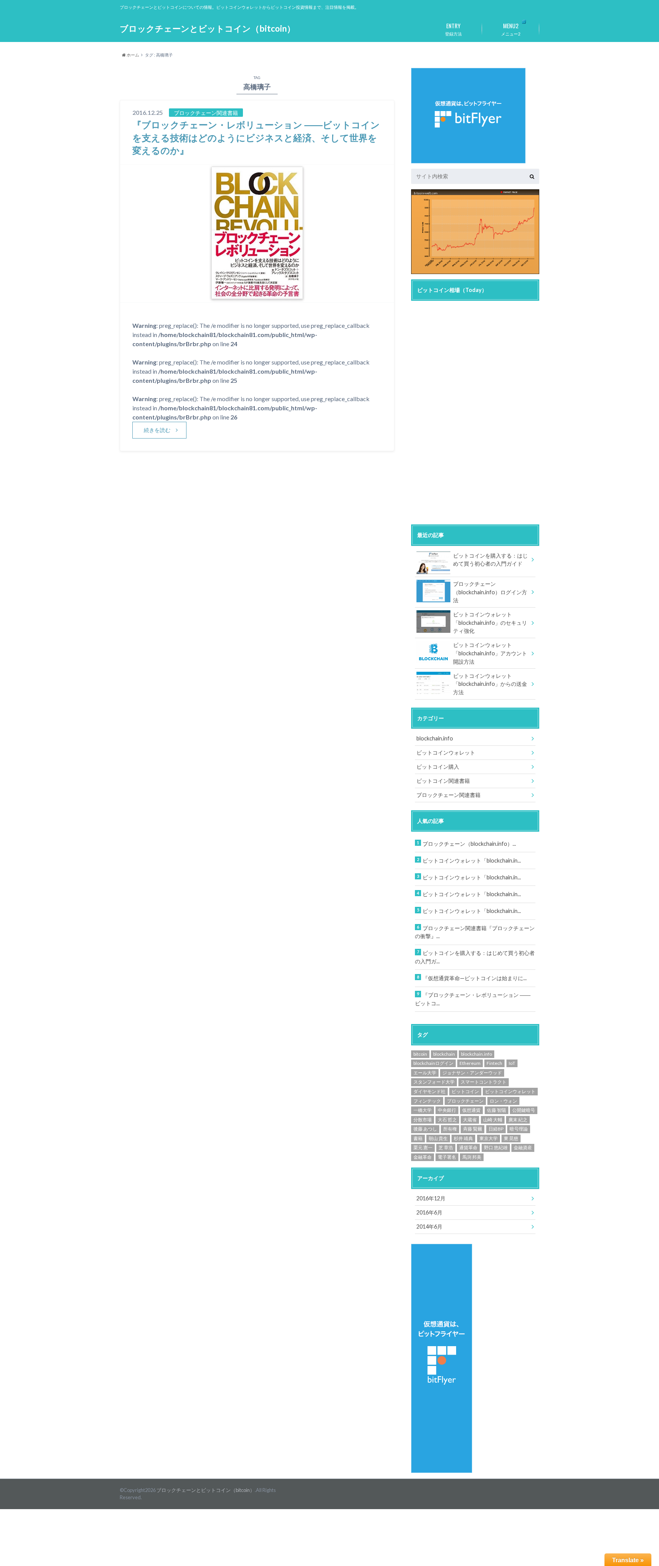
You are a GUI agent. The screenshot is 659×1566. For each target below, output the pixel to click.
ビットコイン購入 (437, 766)
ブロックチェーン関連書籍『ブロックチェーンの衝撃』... (475, 932)
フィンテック (427, 1101)
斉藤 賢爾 (472, 1129)
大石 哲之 (447, 1119)
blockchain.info (434, 738)
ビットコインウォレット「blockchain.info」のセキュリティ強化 (490, 622)
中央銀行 (447, 1110)
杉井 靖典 (463, 1138)
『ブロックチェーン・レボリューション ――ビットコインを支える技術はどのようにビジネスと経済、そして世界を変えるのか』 (256, 137)
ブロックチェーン (465, 1101)
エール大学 (424, 1073)
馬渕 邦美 (471, 1157)
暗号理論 (519, 1129)
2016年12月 (430, 1198)
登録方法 (453, 28)
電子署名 (447, 1157)
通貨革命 (468, 1147)
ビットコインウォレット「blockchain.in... (472, 860)
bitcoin (420, 1054)
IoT (512, 1063)
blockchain (444, 1054)
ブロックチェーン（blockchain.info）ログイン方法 (490, 592)
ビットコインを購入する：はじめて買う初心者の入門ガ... (475, 957)
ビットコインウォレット (445, 752)
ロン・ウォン (503, 1101)
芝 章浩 (446, 1147)
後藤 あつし (425, 1129)
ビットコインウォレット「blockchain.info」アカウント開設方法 (490, 653)
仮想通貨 (471, 1110)
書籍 (418, 1138)
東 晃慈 (511, 1138)
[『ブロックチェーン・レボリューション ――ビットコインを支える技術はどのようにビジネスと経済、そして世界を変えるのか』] (257, 297)
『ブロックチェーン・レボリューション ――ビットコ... (472, 999)
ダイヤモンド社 (429, 1091)
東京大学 (488, 1138)
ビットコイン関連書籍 (443, 780)
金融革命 (422, 1157)
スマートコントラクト (483, 1082)
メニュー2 (510, 28)
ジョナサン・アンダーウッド (472, 1073)
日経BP (496, 1129)
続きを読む (157, 430)
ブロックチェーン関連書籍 (448, 795)
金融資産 (523, 1147)
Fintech (494, 1063)
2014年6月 (429, 1226)
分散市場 (422, 1119)
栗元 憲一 (422, 1147)
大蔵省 (470, 1119)
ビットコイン (465, 1091)
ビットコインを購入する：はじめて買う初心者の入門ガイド (490, 559)
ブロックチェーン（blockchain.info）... (469, 843)
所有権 (450, 1129)
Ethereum (470, 1063)
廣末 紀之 (517, 1119)
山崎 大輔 (492, 1119)
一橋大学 (422, 1110)
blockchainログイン (433, 1063)
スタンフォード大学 (434, 1082)
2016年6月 (429, 1212)
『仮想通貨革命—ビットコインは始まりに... (475, 978)
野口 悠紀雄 (496, 1147)
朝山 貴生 (438, 1138)
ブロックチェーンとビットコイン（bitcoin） (207, 28)
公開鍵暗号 (523, 1110)
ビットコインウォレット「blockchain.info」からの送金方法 (490, 684)
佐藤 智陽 (496, 1110)
